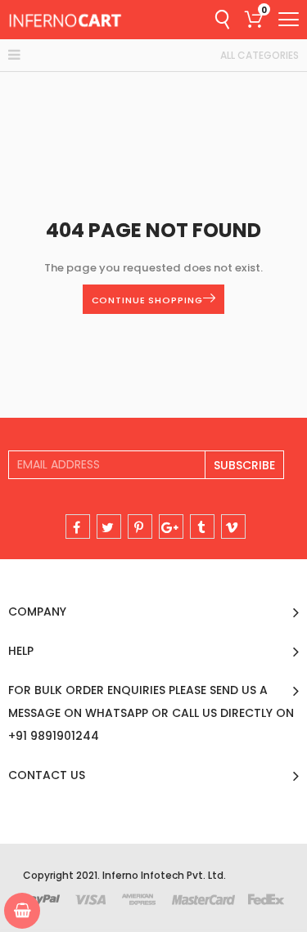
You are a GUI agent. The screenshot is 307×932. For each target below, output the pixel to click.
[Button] (288, 19)
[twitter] (109, 526)
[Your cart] (22, 911)
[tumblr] (202, 526)
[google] (171, 526)
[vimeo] (233, 526)
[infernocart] (65, 19)
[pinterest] (140, 526)
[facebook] (77, 526)
